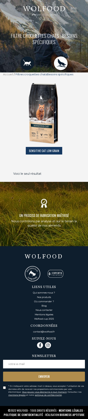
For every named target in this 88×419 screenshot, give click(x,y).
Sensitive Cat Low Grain (44, 151)
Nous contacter (44, 310)
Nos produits (44, 297)
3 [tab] (47, 252)
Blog (44, 305)
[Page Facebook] (40, 345)
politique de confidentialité (48, 395)
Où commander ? (44, 301)
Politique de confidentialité (23, 414)
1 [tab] (34, 252)
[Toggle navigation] (76, 10)
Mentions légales (44, 314)
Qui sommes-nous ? (44, 292)
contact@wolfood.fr (44, 331)
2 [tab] (40, 252)
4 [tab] (53, 252)
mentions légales (17, 395)
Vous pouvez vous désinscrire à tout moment (44, 392)
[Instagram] (48, 345)
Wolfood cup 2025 (44, 318)
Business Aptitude (72, 414)
